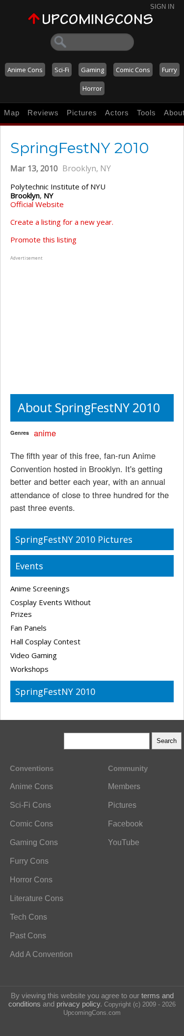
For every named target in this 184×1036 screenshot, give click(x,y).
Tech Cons (28, 917)
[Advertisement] (71, 324)
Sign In (162, 6)
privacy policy (78, 1004)
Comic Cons (133, 69)
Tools (146, 112)
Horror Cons (31, 880)
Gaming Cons (34, 842)
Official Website (37, 204)
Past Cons (28, 935)
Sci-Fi (61, 69)
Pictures (82, 112)
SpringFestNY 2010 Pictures (73, 539)
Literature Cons (36, 898)
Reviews (43, 112)
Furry (169, 69)
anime (45, 433)
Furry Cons (29, 861)
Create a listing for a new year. (61, 222)
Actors (117, 112)
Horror (92, 88)
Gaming (92, 69)
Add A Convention (41, 954)
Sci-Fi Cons (30, 805)
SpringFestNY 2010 (55, 691)
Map (12, 112)
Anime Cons (25, 69)
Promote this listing (43, 239)
